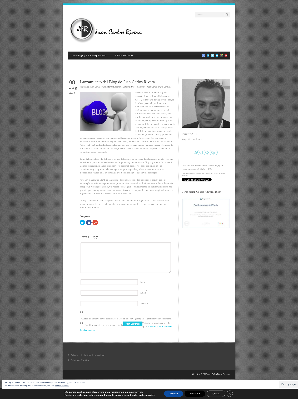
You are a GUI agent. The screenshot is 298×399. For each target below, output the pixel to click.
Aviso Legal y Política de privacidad (89, 55)
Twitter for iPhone (188, 175)
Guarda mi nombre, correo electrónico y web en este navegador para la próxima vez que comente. (126, 318)
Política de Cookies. (124, 55)
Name (143, 282)
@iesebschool (204, 165)
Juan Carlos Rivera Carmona (159, 87)
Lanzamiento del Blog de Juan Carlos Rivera (117, 82)
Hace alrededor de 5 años (190, 173)
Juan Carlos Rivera (98, 87)
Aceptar (173, 393)
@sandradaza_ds (189, 165)
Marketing (126, 87)
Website (144, 303)
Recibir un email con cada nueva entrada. (104, 325)
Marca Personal (114, 87)
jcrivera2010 (189, 134)
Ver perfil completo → (192, 139)
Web (133, 87)
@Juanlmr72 (217, 165)
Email (143, 292)
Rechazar (195, 393)
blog (87, 87)
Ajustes (216, 393)
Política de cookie (62, 385)
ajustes (150, 395)
